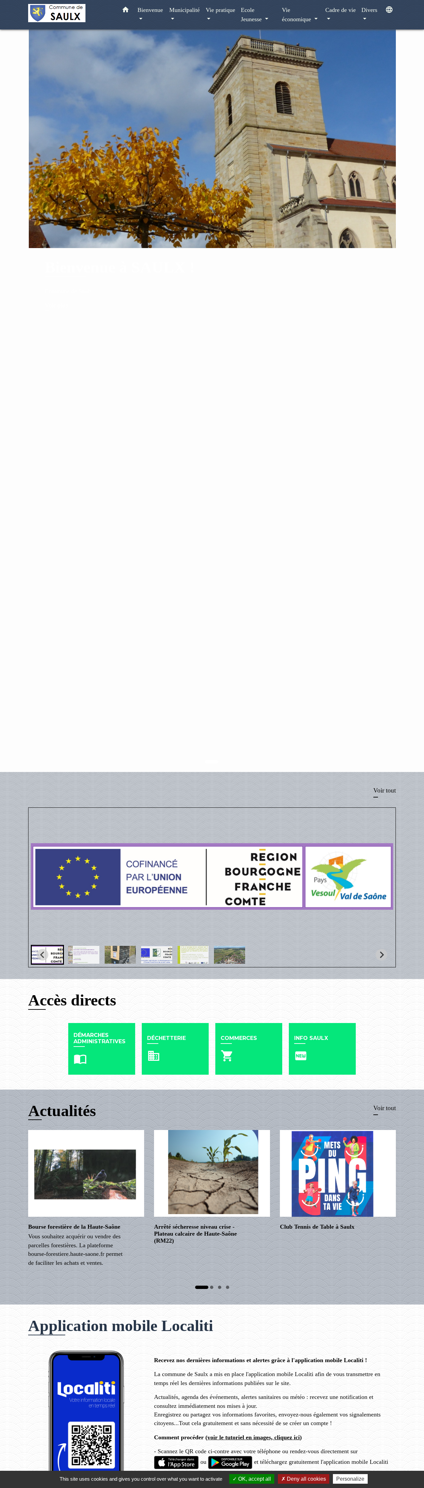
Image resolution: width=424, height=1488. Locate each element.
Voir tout (384, 790)
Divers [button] (369, 10)
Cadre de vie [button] (340, 10)
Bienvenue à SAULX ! (120, 267)
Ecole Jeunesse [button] (252, 15)
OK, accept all (254, 1479)
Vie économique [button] (297, 15)
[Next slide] (381, 955)
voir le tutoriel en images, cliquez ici (253, 1437)
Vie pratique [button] (220, 10)
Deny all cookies (306, 1479)
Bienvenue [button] (150, 10)
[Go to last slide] (42, 955)
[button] (125, 11)
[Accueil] (69, 14)
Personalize (350, 1479)
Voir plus (56, 305)
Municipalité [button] (184, 10)
